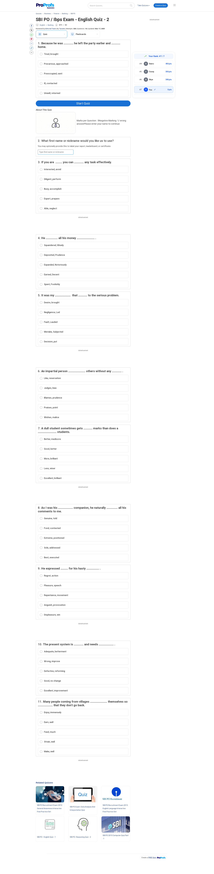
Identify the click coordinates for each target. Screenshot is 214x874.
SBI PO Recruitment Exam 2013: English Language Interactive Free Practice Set (115, 808)
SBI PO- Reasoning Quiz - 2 (80, 837)
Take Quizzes (142, 5)
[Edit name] (154, 89)
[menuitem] (143, 5)
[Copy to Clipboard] (32, 48)
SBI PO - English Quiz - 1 (46, 837)
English (42, 25)
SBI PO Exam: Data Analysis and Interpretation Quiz (82, 808)
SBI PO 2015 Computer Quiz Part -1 (116, 837)
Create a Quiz (160, 5)
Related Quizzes (44, 782)
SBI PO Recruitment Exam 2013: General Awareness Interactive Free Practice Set (49, 808)
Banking (51, 25)
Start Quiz (83, 103)
